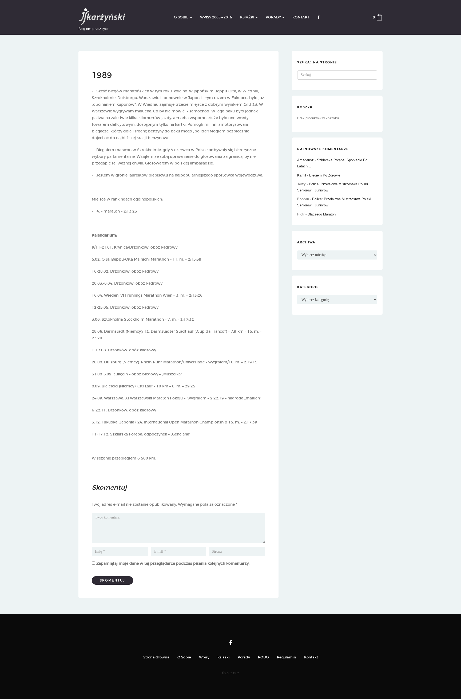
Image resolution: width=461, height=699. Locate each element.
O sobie (181, 17)
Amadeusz (305, 160)
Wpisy (204, 657)
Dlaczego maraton (322, 214)
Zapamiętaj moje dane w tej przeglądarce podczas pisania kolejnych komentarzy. (172, 563)
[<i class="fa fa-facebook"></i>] (318, 17)
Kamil (301, 175)
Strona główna (156, 657)
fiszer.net (230, 672)
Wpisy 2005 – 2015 (216, 17)
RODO (263, 657)
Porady (274, 17)
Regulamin (286, 657)
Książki (247, 17)
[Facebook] (230, 642)
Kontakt (300, 17)
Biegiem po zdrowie (324, 175)
